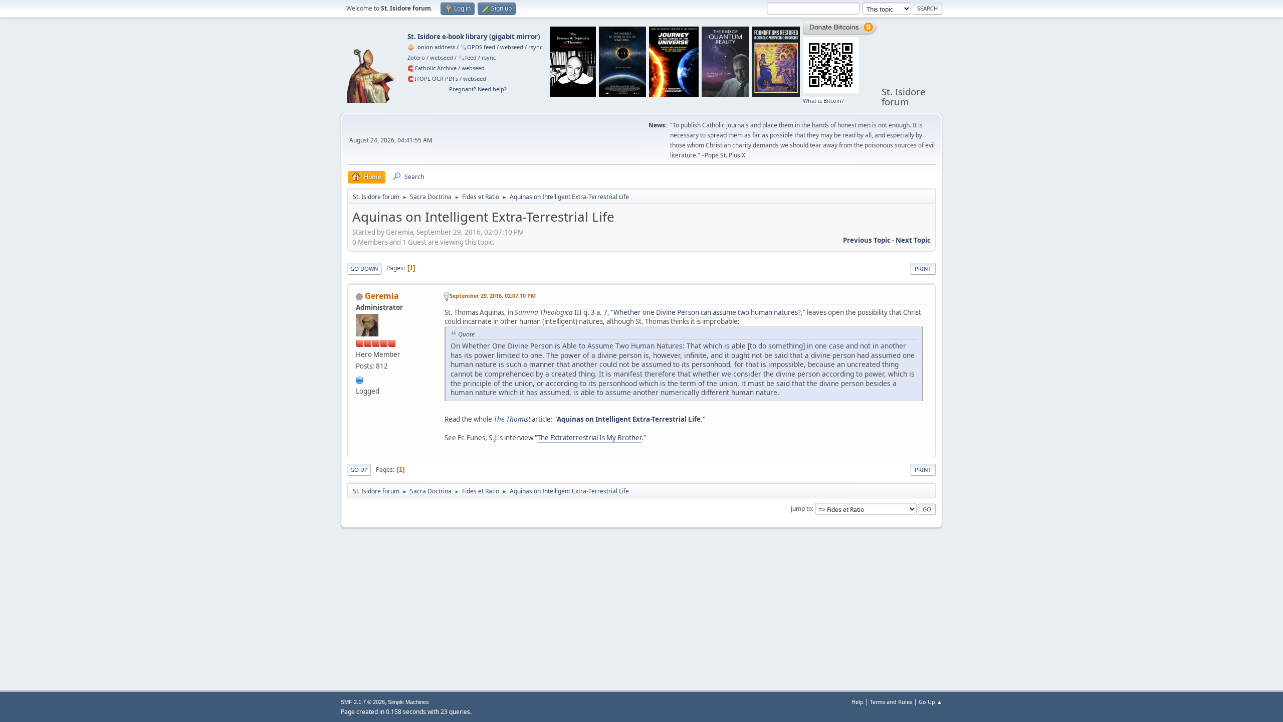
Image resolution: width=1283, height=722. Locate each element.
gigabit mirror (515, 36)
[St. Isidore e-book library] (360, 379)
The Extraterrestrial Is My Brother (589, 437)
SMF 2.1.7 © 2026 (363, 702)
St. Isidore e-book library (447, 36)
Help (857, 701)
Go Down (364, 268)
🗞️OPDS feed (477, 47)
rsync (535, 47)
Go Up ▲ (930, 701)
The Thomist (512, 419)
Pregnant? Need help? (478, 89)
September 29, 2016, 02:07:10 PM (493, 295)
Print (923, 268)
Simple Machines (408, 702)
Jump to (801, 508)
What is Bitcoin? (823, 100)
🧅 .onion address (431, 47)
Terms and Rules (891, 701)
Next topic (913, 240)
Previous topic (867, 240)
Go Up (359, 469)
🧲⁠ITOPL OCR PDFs (432, 78)
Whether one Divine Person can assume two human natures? (707, 312)
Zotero (416, 57)
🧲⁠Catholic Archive (432, 68)
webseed (511, 47)
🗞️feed (467, 57)
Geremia (382, 295)
